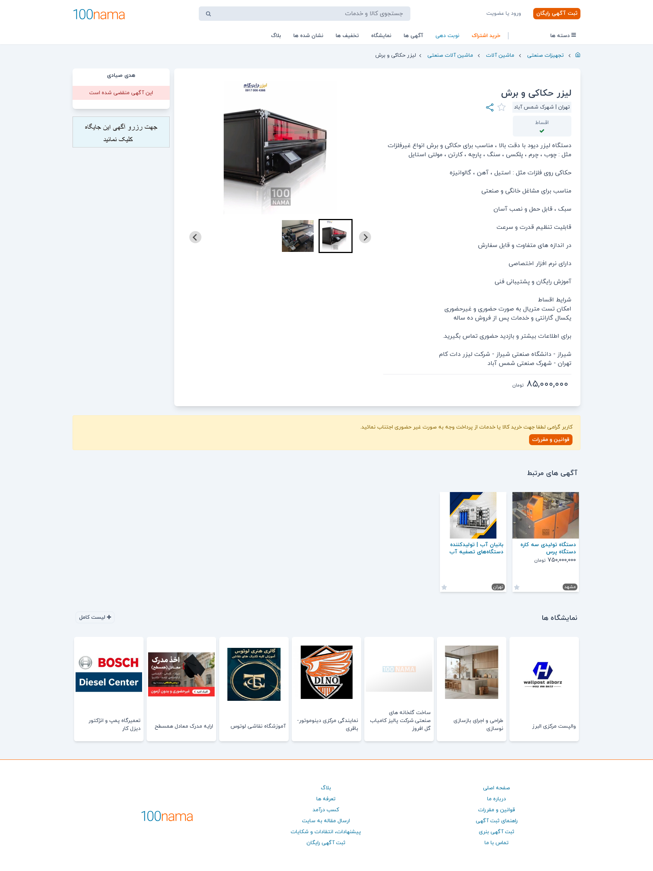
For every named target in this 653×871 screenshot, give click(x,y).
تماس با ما (496, 842)
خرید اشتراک (486, 35)
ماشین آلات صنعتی (450, 55)
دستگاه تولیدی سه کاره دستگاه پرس (548, 548)
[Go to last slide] (365, 237)
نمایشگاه (381, 35)
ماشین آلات (500, 55)
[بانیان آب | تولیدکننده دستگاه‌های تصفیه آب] (473, 515)
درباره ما (496, 799)
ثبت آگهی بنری (496, 831)
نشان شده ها (308, 35)
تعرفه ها (326, 799)
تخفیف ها (347, 35)
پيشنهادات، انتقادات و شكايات (326, 831)
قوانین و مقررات (550, 439)
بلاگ (276, 35)
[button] (336, 236)
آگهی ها (413, 35)
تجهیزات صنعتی (545, 55)
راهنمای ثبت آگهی (497, 820)
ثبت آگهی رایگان (556, 13)
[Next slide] (195, 237)
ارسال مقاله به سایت (326, 820)
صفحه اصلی (496, 788)
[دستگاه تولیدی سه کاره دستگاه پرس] (545, 515)
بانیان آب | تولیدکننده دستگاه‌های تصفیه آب (476, 548)
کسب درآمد (326, 810)
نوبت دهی (447, 35)
